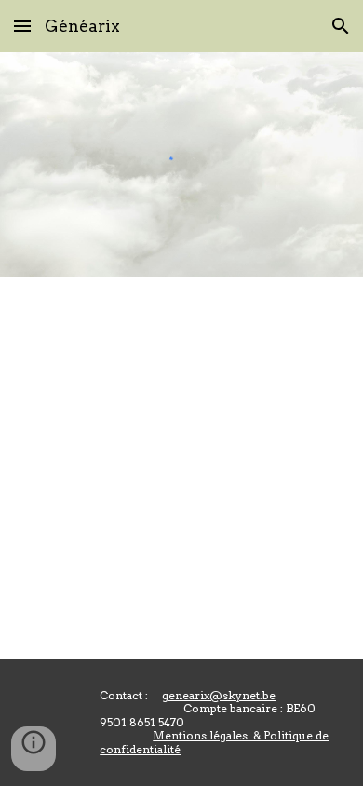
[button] (22, 25)
